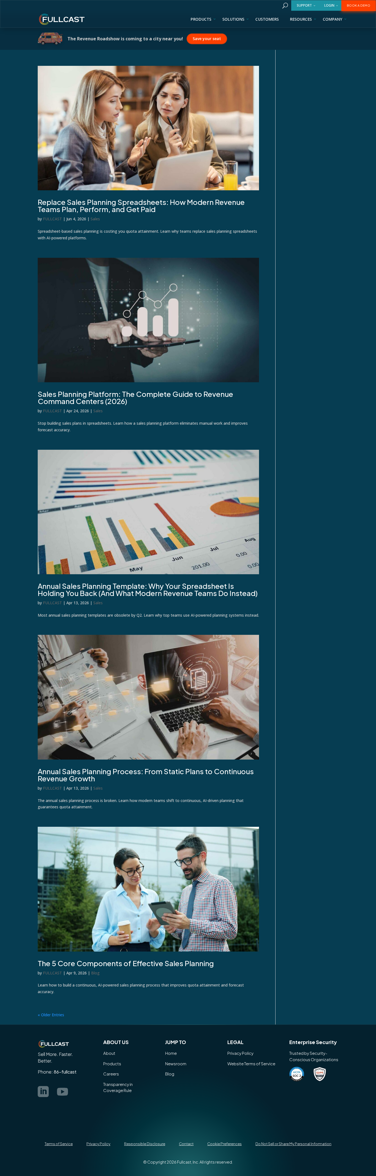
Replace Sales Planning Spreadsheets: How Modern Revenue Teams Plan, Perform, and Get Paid (141, 205)
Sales (95, 218)
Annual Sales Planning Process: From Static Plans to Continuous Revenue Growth (146, 775)
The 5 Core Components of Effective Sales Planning (126, 963)
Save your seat (207, 38)
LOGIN (329, 5)
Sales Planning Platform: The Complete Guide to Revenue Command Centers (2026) (135, 397)
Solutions (233, 19)
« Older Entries (51, 1014)
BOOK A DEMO (358, 5)
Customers (267, 19)
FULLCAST (52, 218)
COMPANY (332, 19)
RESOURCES (301, 19)
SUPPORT (304, 5)
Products (200, 19)
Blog (95, 973)
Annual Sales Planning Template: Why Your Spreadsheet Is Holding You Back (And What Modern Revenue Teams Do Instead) (148, 589)
